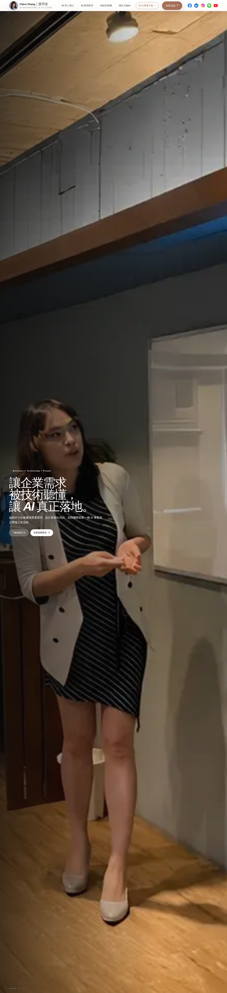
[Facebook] (190, 5)
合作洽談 (171, 5)
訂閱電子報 (147, 5)
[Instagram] (203, 5)
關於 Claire (124, 5)
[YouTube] (216, 5)
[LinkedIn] (196, 5)
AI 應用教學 (87, 5)
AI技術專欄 (106, 5)
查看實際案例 (40, 532)
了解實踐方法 (18, 532)
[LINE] (209, 5)
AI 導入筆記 (68, 5)
